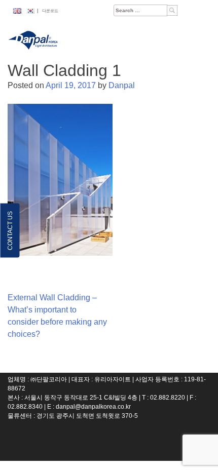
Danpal (121, 85)
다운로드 (50, 11)
